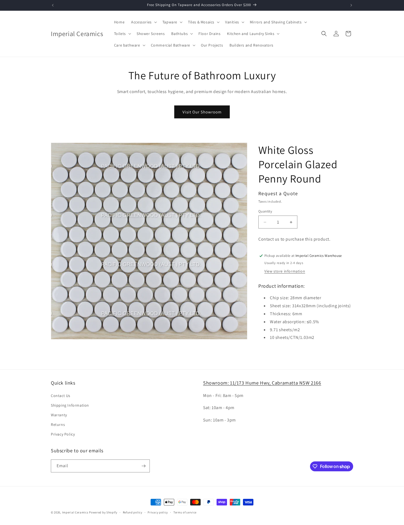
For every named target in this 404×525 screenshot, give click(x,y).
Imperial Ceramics (75, 512)
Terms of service (185, 512)
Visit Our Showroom (202, 112)
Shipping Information (70, 405)
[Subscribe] (143, 465)
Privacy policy (158, 512)
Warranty (59, 414)
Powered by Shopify (103, 512)
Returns (58, 424)
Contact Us (60, 395)
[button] (143, 22)
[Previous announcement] (53, 5)
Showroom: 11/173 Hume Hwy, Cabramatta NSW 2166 (262, 383)
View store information (284, 271)
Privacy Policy (63, 434)
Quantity (265, 211)
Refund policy (132, 512)
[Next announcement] (351, 5)
